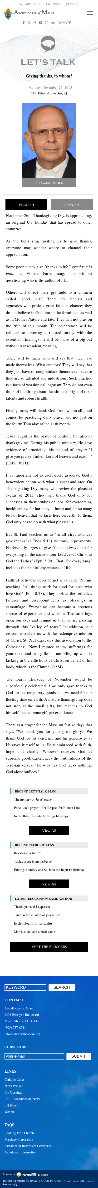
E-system (43, 1174)
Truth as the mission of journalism (37, 915)
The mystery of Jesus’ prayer (33, 799)
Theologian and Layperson (32, 906)
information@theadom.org (22, 1034)
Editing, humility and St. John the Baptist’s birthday (49, 869)
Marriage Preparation (19, 1139)
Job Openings (14, 1092)
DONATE (64, 22)
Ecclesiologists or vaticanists (33, 923)
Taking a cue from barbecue (33, 861)
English (26, 204)
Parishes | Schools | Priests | (45, 4)
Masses (72, 4)
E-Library (11, 1105)
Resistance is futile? (27, 853)
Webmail (10, 1111)
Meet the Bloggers (49, 946)
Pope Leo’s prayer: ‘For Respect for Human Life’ (47, 807)
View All (49, 830)
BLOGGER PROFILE (49, 182)
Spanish (71, 204)
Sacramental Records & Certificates (28, 1145)
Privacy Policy (72, 1180)
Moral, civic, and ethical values (35, 931)
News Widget (14, 1086)
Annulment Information (20, 1152)
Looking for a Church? (20, 1133)
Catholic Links (14, 1079)
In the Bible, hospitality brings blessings (41, 816)
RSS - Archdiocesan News (22, 1098)
